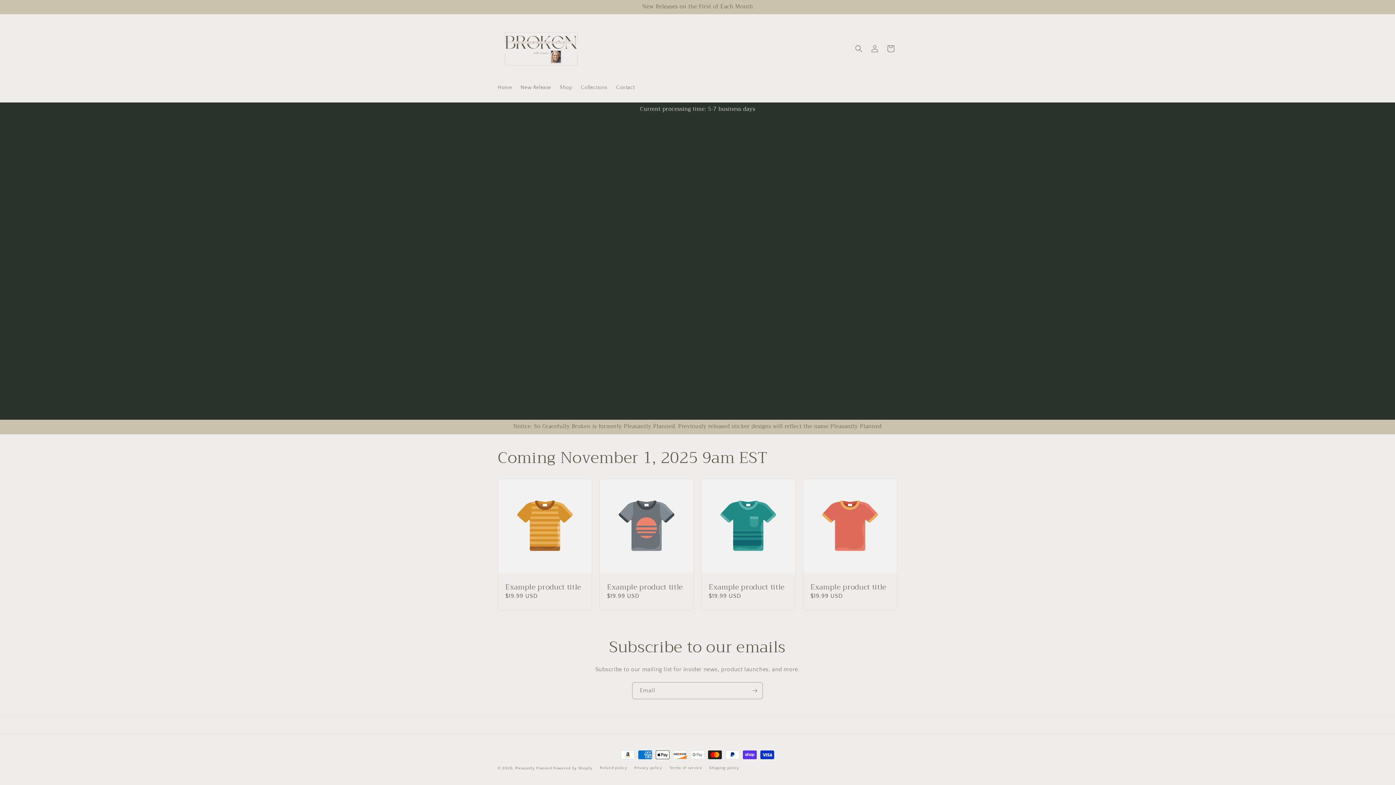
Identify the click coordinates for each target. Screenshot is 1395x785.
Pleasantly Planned (533, 768)
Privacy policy (648, 768)
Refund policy (613, 768)
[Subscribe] (755, 690)
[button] (859, 49)
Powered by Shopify (573, 768)
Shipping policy (724, 768)
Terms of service (686, 768)
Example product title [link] (543, 587)
